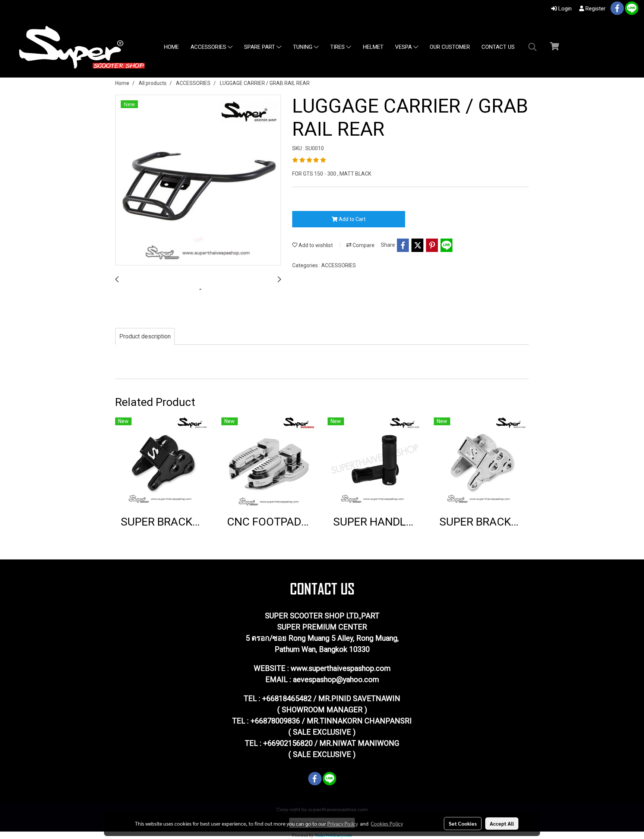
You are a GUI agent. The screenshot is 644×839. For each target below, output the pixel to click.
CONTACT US (498, 47)
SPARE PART (260, 47)
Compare (363, 245)
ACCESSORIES (209, 47)
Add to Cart (352, 219)
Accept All (502, 823)
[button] (532, 47)
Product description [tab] (145, 336)
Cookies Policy (387, 823)
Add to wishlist (315, 245)
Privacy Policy (342, 823)
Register (595, 8)
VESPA (404, 47)
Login (564, 8)
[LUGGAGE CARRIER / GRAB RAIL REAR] (198, 180)
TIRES (338, 47)
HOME (171, 47)
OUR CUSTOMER (450, 47)
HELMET (373, 47)
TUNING (303, 47)
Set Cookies (463, 823)
